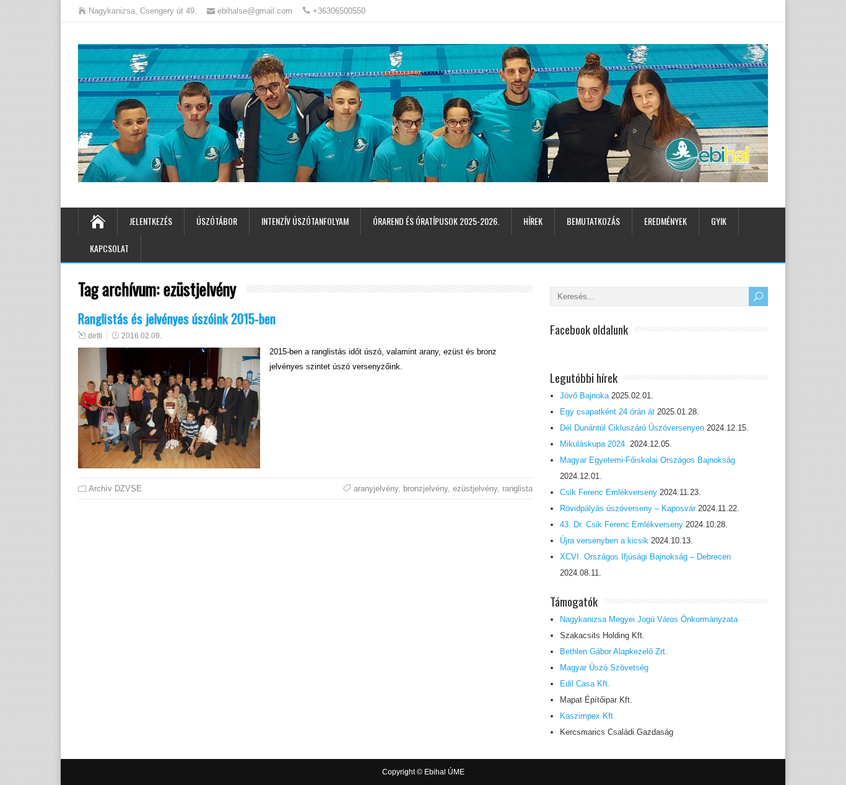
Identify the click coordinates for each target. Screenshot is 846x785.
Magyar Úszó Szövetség (604, 667)
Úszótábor (216, 220)
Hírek (533, 220)
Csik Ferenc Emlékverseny (608, 492)
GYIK (718, 220)
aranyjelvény (376, 488)
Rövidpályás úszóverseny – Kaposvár (628, 508)
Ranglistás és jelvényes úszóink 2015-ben (177, 318)
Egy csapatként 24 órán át (607, 411)
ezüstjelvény (475, 488)
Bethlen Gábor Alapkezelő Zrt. (614, 651)
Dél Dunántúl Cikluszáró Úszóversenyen (632, 427)
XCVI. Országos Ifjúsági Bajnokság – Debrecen (645, 556)
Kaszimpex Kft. (588, 716)
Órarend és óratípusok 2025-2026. (436, 220)
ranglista (517, 488)
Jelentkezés (150, 220)
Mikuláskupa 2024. (593, 444)
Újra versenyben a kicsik (604, 540)
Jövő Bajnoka (584, 395)
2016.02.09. (141, 335)
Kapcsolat (109, 248)
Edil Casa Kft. (585, 683)
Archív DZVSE (115, 488)
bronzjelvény (425, 488)
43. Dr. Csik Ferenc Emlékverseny (621, 524)
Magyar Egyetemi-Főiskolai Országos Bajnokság (647, 460)
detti (95, 335)
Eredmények (665, 220)
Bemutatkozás (593, 220)
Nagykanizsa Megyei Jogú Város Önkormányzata (649, 619)
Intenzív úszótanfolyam (305, 220)
